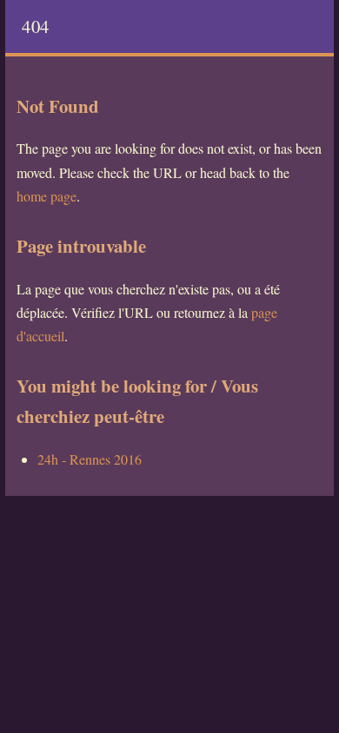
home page (46, 196)
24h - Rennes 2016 (89, 459)
